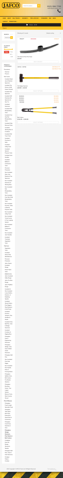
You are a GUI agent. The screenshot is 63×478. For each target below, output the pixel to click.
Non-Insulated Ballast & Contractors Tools (8, 227)
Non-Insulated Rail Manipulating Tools (8, 190)
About (9, 18)
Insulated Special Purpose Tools (8, 151)
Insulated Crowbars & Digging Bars (8, 332)
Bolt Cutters (20, 117)
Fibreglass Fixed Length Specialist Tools (9, 405)
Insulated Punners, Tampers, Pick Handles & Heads (8, 315)
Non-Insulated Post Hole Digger (8, 361)
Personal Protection (7, 169)
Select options (38, 91)
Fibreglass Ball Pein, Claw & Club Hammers (9, 452)
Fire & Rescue (34, 18)
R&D (50, 18)
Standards (44, 18)
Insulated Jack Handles (8, 156)
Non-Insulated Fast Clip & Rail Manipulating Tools (9, 198)
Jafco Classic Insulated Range (8, 265)
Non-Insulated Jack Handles (8, 233)
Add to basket (38, 61)
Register (5, 28)
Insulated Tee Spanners (8, 92)
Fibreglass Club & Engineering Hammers (8, 339)
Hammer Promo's (7, 72)
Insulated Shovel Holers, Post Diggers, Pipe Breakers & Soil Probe (8, 305)
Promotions (13, 21)
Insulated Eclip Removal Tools (8, 124)
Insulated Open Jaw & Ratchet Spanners (9, 81)
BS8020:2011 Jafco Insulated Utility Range (9, 276)
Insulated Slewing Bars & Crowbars (9, 129)
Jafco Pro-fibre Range (8, 281)
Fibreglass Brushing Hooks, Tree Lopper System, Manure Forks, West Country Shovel (8, 391)
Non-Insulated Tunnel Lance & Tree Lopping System (9, 219)
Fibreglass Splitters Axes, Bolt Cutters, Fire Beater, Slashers (8, 378)
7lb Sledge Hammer (22, 86)
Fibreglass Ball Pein (8, 356)
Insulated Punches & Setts (7, 140)
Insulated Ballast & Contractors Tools (8, 162)
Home (4, 18)
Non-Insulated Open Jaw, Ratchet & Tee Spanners (8, 175)
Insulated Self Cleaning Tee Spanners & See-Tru (8, 99)
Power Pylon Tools (8, 270)
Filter (6, 52)
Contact (5, 21)
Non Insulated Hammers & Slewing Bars (8, 182)
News (54, 18)
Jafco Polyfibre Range (8, 285)
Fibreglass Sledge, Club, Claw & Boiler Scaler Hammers (8, 348)
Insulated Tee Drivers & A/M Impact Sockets (9, 87)
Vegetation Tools (7, 249)
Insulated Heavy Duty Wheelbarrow (8, 254)
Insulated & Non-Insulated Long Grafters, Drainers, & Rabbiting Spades (8, 294)
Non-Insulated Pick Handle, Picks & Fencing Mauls (8, 368)
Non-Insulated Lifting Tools (8, 212)
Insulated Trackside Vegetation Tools (7, 240)
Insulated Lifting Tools (8, 145)
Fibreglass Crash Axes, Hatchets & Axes (8, 424)
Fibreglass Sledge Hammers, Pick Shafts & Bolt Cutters (8, 434)
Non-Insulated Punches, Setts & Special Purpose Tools (9, 206)
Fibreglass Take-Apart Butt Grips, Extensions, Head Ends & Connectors (8, 414)
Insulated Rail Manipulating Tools (8, 110)
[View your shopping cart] (27, 24)
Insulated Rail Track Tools (8, 135)
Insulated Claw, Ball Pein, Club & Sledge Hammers (9, 324)
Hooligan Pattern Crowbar (7, 459)
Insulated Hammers (7, 105)
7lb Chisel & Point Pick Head (24, 56)
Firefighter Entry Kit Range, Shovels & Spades (7, 444)
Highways (25, 18)
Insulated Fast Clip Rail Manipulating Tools (8, 118)
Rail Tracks (16, 18)
